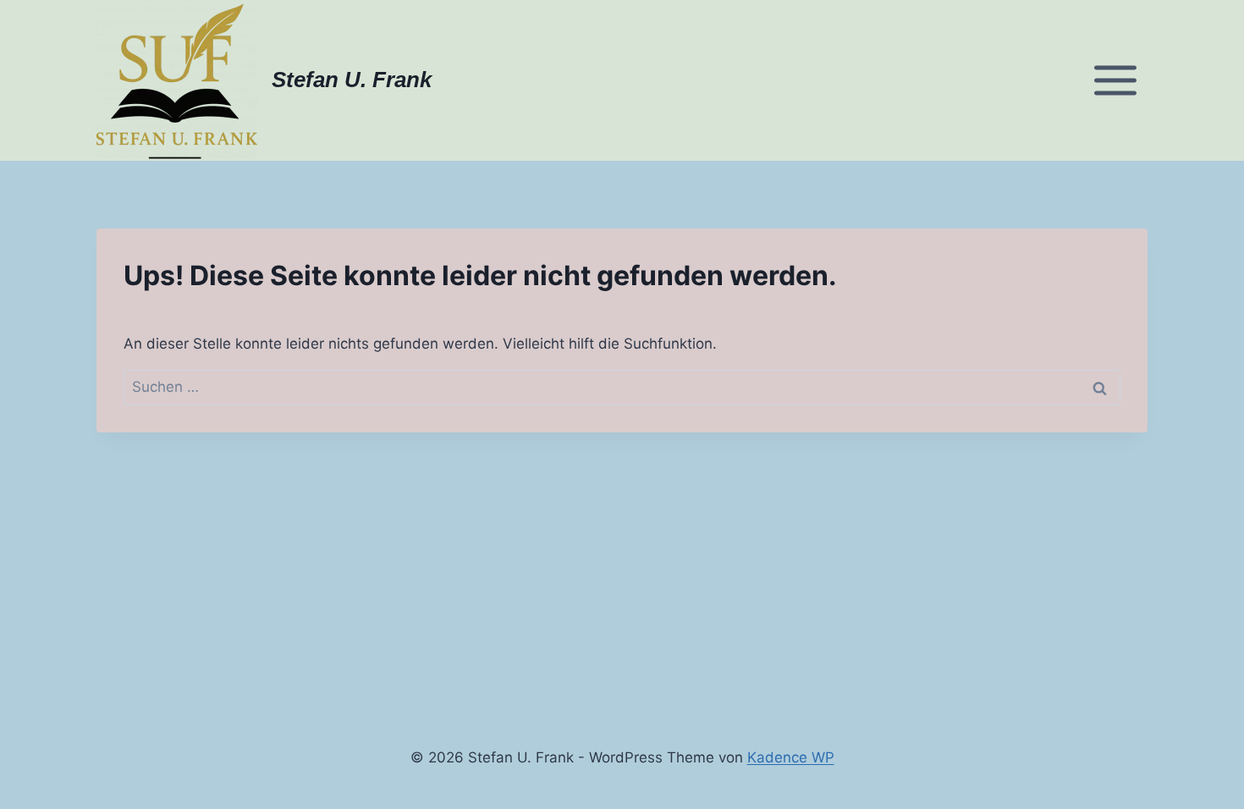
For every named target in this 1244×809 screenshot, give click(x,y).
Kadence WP (790, 757)
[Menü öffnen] (1115, 80)
